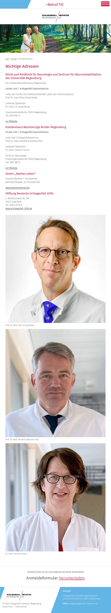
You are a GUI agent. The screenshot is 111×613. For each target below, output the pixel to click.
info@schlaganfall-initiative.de (83, 603)
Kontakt (14, 59)
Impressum (7, 606)
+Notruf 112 (54, 4)
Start (7, 59)
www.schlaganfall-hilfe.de (18, 208)
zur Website (11, 121)
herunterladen (72, 578)
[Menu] (105, 3)
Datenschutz (21, 606)
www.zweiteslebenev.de (17, 187)
